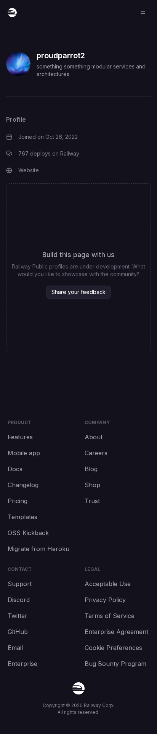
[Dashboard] (12, 12)
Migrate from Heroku (38, 549)
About (94, 437)
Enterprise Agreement (116, 631)
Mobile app (24, 453)
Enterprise (22, 663)
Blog (91, 469)
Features (20, 437)
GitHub (18, 631)
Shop (92, 485)
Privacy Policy (105, 600)
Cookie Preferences (113, 647)
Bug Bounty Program (115, 663)
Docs (15, 469)
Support (20, 584)
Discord (19, 600)
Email (15, 647)
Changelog (23, 485)
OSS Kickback (28, 533)
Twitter (17, 616)
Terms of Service (110, 616)
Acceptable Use (108, 584)
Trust (92, 501)
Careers (96, 453)
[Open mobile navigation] (142, 12)
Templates (22, 517)
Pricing (17, 501)
